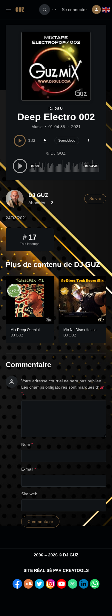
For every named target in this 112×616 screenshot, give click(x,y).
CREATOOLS (76, 570)
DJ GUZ (56, 108)
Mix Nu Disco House (79, 330)
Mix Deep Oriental (25, 330)
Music (36, 126)
